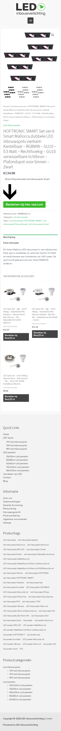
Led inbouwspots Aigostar (28, 540)
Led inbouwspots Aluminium (14, 545)
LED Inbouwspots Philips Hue (14, 597)
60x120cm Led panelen (17, 470)
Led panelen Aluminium (44, 620)
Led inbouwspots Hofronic (13, 573)
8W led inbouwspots (16, 448)
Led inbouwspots (18, 106)
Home (6, 106)
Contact (7, 477)
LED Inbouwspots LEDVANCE (37, 587)
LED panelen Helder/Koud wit (34, 625)
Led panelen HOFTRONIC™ (14, 635)
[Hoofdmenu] (30, 20)
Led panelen (28, 620)
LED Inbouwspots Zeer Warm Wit (16, 616)
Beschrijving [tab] (9, 237)
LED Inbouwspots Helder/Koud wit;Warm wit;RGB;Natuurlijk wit (28, 568)
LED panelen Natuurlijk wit (33, 639)
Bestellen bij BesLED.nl (11, 337)
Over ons (7, 498)
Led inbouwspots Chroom (36, 549)
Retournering (9, 508)
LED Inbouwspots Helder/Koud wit (16, 559)
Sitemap (7, 522)
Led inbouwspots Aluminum (38, 545)
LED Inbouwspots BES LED (14, 549)
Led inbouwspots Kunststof (13, 587)
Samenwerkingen (11, 501)
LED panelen (9, 452)
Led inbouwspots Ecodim (12, 554)
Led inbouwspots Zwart (38, 224)
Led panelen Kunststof (11, 639)
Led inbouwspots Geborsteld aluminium (39, 554)
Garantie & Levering (13, 505)
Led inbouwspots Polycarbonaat (40, 597)
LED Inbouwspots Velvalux (13, 606)
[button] (53, 35)
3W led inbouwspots (16, 441)
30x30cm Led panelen (17, 456)
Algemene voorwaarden (15, 519)
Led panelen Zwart (10, 649)
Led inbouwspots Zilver (40, 616)
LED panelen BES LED (12, 625)
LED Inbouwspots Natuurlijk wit (15, 592)
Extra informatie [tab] (11, 242)
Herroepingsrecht (11, 512)
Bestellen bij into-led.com (24, 204)
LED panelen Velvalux (12, 644)
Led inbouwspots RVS (11, 601)
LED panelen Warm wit (32, 644)
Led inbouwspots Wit (47, 611)
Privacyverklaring (11, 515)
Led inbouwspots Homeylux (13, 583)
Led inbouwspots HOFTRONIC (37, 573)
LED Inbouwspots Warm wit (37, 606)
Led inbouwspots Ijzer (34, 583)
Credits (48, 718)
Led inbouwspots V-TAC (31, 601)
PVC (21, 649)
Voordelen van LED (12, 474)
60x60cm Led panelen (17, 459)
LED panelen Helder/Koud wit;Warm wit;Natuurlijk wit (24, 630)
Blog (5, 481)
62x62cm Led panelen (17, 463)
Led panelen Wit (49, 644)
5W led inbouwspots (16, 445)
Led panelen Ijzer (33, 635)
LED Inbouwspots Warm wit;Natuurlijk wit (20, 611)
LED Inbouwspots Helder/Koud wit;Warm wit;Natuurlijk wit (26, 564)
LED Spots (8, 437)
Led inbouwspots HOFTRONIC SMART (25, 221)
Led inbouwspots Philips (39, 592)
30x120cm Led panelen (17, 467)
